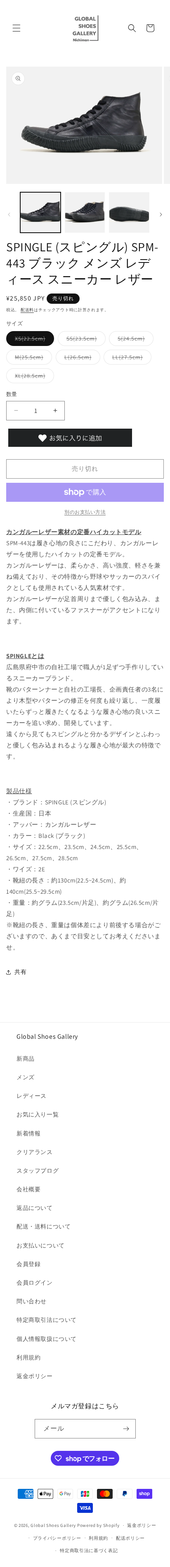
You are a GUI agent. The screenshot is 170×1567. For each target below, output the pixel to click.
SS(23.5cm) (84, 340)
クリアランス (35, 1152)
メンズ (26, 1077)
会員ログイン (35, 1282)
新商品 (26, 1058)
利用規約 (28, 1357)
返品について (35, 1208)
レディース (32, 1096)
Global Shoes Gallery (53, 1525)
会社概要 (28, 1189)
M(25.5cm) (32, 359)
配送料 (27, 309)
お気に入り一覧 (38, 1114)
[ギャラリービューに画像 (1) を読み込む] (40, 212)
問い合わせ (32, 1301)
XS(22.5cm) (33, 340)
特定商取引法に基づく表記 (89, 1550)
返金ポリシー (35, 1376)
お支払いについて (41, 1245)
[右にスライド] (161, 214)
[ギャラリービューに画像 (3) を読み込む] (129, 212)
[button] (16, 28)
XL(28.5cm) (33, 377)
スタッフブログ (38, 1170)
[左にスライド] (9, 214)
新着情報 (28, 1133)
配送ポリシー (130, 1538)
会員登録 (28, 1264)
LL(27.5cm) (130, 359)
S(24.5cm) (134, 340)
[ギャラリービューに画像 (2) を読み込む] (85, 212)
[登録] (126, 1428)
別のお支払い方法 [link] (85, 512)
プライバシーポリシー (57, 1538)
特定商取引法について (47, 1320)
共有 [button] (20, 971)
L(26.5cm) (80, 359)
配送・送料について (44, 1226)
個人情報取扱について (47, 1339)
